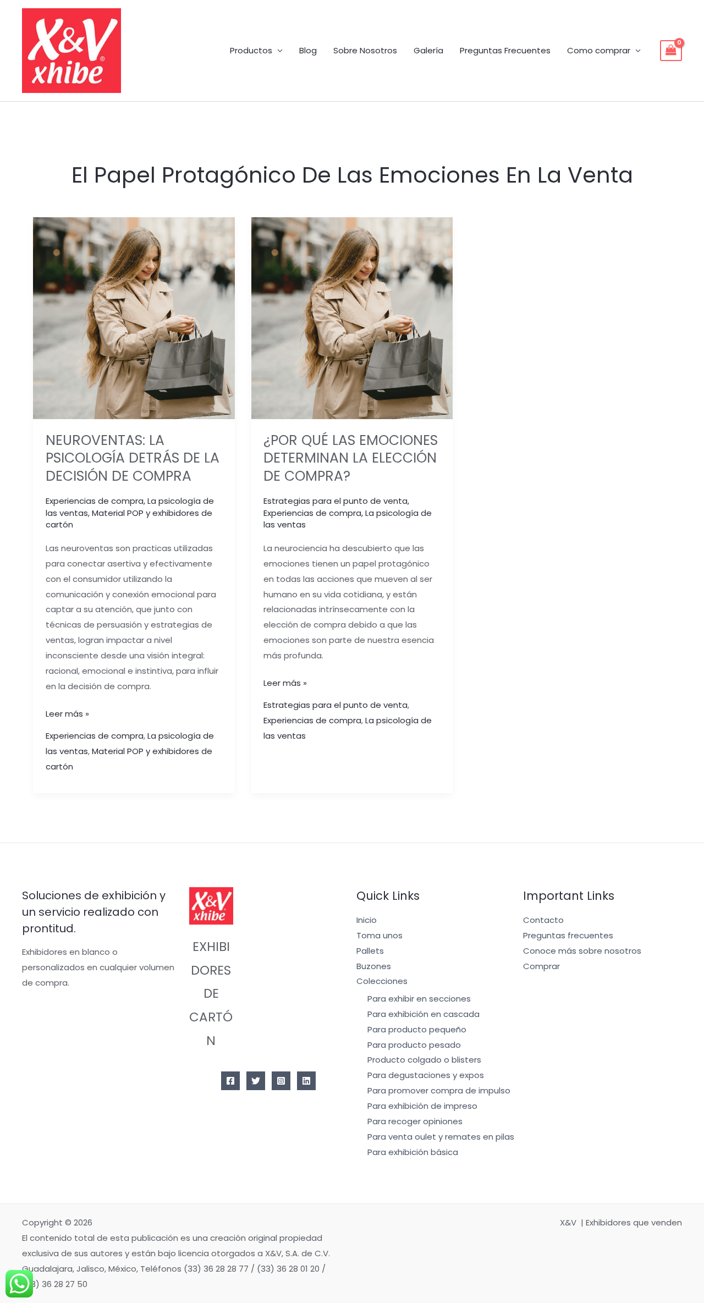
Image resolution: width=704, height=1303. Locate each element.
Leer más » (67, 712)
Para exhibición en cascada (423, 1014)
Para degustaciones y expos (425, 1075)
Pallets (370, 950)
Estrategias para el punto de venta (335, 501)
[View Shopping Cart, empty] (671, 50)
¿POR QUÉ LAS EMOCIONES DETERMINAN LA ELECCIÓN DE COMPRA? (350, 458)
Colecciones (382, 981)
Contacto (543, 920)
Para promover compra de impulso (438, 1090)
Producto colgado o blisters (424, 1059)
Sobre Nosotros (365, 50)
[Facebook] (230, 1080)
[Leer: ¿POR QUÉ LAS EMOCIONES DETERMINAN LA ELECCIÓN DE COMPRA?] (352, 317)
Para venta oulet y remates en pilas (440, 1136)
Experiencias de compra (95, 501)
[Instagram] (281, 1080)
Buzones (373, 966)
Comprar (541, 966)
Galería (428, 50)
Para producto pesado (414, 1045)
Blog (308, 50)
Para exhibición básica (412, 1152)
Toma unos (379, 935)
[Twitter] (255, 1080)
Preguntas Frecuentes (505, 50)
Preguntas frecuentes (568, 935)
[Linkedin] (306, 1080)
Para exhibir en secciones (419, 998)
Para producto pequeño (416, 1029)
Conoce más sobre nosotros (582, 950)
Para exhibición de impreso (422, 1106)
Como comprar (598, 50)
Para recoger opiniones (415, 1121)
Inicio (366, 920)
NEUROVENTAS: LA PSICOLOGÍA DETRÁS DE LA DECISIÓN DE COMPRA (132, 458)
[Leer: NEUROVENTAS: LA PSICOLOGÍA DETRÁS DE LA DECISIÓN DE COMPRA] (134, 317)
